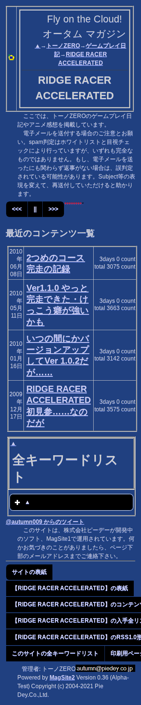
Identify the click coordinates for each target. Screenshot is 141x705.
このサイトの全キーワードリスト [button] (55, 653)
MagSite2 (62, 677)
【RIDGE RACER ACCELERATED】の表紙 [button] (70, 588)
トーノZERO (63, 46)
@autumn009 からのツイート (45, 522)
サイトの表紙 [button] (29, 572)
